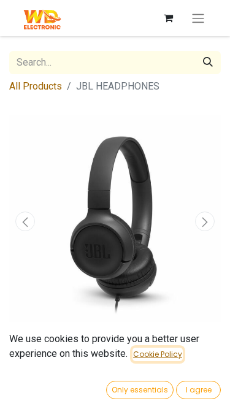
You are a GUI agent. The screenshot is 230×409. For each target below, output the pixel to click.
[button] (25, 221)
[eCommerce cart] (168, 18)
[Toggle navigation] (198, 18)
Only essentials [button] (140, 389)
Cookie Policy (157, 354)
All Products (35, 86)
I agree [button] (199, 389)
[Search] (208, 62)
